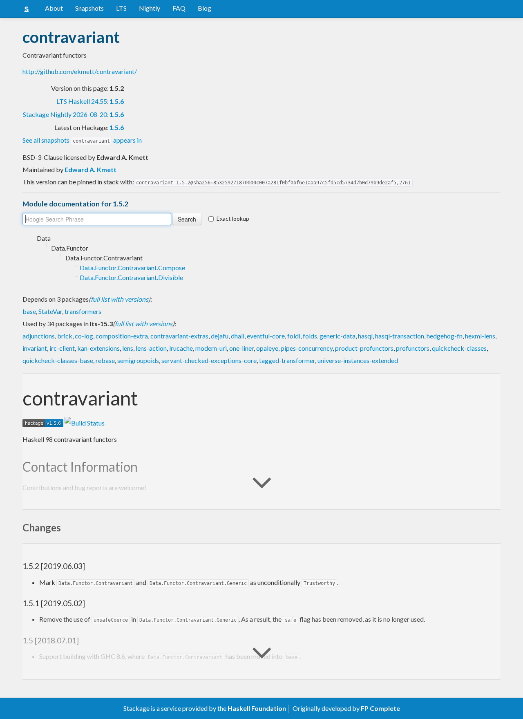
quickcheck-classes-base (57, 360)
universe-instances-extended (357, 360)
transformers (83, 311)
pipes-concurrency (307, 348)
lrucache (181, 348)
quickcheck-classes (459, 348)
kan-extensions (98, 348)
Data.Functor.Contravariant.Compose (132, 267)
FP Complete (380, 708)
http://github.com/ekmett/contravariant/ (79, 71)
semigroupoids (138, 360)
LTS (121, 8)
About (54, 8)
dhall (237, 336)
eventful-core (266, 336)
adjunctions (38, 336)
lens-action (151, 348)
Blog (204, 8)
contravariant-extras (179, 336)
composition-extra (122, 336)
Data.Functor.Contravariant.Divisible (131, 277)
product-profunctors (364, 348)
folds (310, 336)
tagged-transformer (287, 360)
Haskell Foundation (257, 708)
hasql (365, 336)
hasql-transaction (399, 336)
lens (127, 348)
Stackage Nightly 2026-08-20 (65, 114)
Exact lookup (233, 218)
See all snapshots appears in (82, 140)
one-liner (241, 348)
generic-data (337, 336)
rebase (105, 360)
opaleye (267, 348)
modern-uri (211, 348)
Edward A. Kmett (90, 169)
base (29, 311)
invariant (34, 348)
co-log (84, 336)
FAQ (179, 8)
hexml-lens (480, 336)
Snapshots (89, 8)
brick (64, 336)
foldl (293, 336)
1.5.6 (117, 101)
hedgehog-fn (445, 336)
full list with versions (119, 299)
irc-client (62, 348)
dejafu (219, 336)
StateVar (50, 311)
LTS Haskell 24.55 (81, 101)
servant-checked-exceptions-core (209, 360)
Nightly (149, 8)
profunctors (412, 348)
